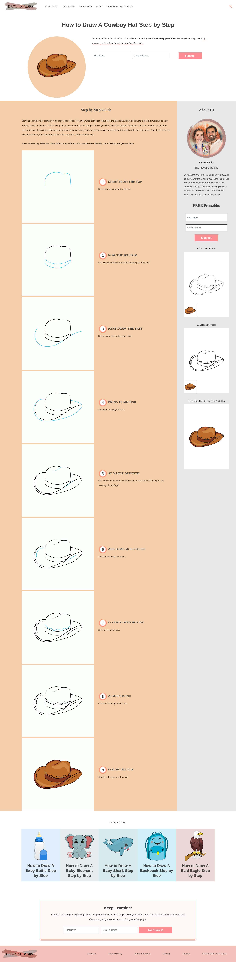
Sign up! (190, 55)
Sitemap (166, 954)
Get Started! (155, 930)
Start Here (51, 6)
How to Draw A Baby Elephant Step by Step (79, 871)
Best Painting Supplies (120, 6)
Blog (99, 6)
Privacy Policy (115, 954)
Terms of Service (142, 954)
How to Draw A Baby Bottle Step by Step (40, 871)
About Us (69, 6)
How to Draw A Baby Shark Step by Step (118, 871)
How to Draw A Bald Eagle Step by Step (195, 871)
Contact (186, 954)
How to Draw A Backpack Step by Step (156, 871)
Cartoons (85, 6)
